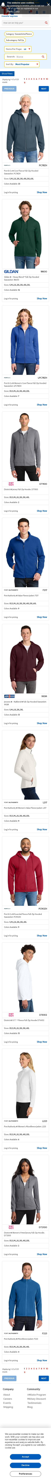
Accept (25, 1457)
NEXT (43, 89)
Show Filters (7, 73)
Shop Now (42, 192)
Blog (30, 1407)
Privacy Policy (13, 11)
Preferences (25, 1474)
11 (24, 82)
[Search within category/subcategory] (43, 56)
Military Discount (36, 1399)
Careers (7, 1399)
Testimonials (34, 1403)
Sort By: (10, 64)
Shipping (8, 1407)
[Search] (46, 23)
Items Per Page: (14, 49)
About (6, 1394)
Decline (25, 1465)
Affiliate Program (36, 1394)
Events (7, 1403)
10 (47, 79)
